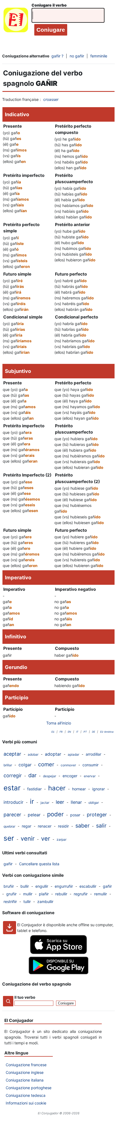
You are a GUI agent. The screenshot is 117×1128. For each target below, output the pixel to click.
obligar (93, 802)
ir (32, 801)
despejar (49, 776)
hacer (57, 788)
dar (32, 775)
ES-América (106, 731)
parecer (12, 814)
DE (93, 731)
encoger (70, 775)
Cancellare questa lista (39, 863)
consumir (90, 764)
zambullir (45, 901)
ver (45, 838)
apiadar (73, 754)
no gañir (77, 56)
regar (26, 826)
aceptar (12, 754)
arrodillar (93, 754)
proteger (97, 814)
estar (12, 788)
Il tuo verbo (24, 997)
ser (9, 838)
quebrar (9, 826)
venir (28, 838)
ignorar (98, 789)
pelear (34, 814)
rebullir (61, 894)
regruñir (81, 894)
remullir (100, 894)
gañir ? (57, 56)
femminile (98, 56)
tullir (27, 901)
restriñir (10, 901)
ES (52, 731)
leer (60, 802)
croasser (51, 99)
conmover (68, 765)
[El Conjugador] (15, 21)
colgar (25, 764)
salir (101, 825)
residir (63, 826)
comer (46, 764)
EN (69, 731)
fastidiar (34, 789)
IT (77, 731)
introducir (13, 802)
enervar (90, 776)
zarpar (61, 839)
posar (75, 815)
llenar (76, 802)
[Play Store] (58, 973)
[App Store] (58, 952)
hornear (79, 789)
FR (61, 731)
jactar (45, 802)
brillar (8, 765)
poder (55, 814)
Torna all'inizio (58, 723)
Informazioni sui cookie (26, 1103)
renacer (44, 826)
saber (82, 825)
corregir (13, 775)
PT (85, 731)
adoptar (53, 754)
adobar (33, 754)
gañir (8, 863)
